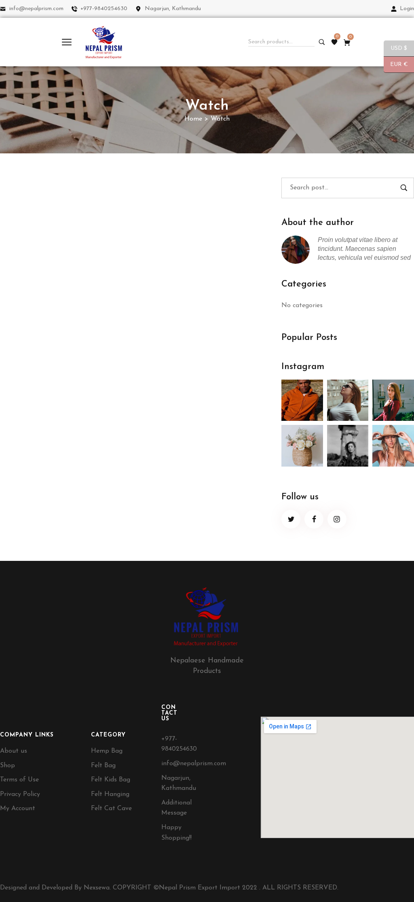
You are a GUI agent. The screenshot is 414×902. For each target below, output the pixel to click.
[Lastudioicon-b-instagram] (336, 519)
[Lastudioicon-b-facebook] (313, 519)
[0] (334, 42)
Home (193, 119)
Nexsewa (97, 888)
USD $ (395, 48)
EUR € (396, 65)
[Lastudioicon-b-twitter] (290, 519)
